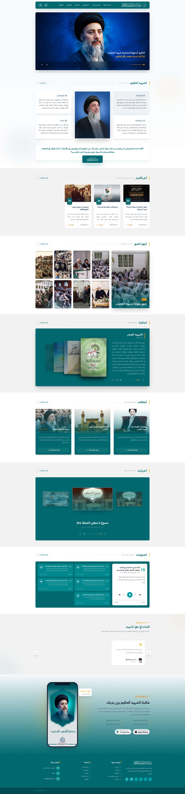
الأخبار (117, 770)
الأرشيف (86, 779)
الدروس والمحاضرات (113, 776)
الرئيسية (117, 767)
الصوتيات (69, 5)
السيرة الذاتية (107, 5)
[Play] (78, 567)
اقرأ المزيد (129, 225)
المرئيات (77, 5)
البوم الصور (85, 5)
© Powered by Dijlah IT (40, 791)
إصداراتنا (116, 779)
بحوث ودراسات (96, 5)
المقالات (116, 773)
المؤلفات (60, 5)
